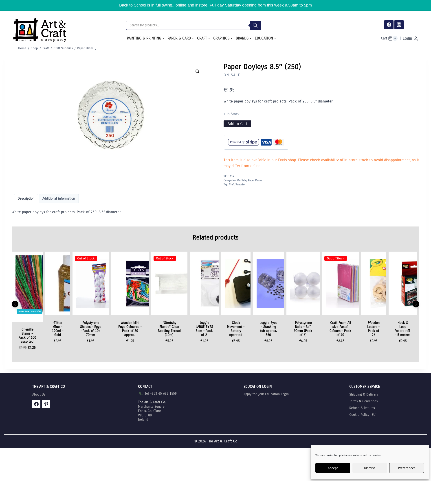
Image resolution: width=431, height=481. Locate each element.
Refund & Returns (362, 408)
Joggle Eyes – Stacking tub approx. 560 (268, 329)
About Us (38, 394)
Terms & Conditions (363, 401)
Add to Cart (237, 123)
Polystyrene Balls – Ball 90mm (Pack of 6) (303, 329)
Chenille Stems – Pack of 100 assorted (27, 335)
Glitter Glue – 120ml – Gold (57, 329)
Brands (242, 38)
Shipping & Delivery (363, 394)
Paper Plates (255, 180)
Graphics (221, 38)
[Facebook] (389, 24)
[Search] (255, 25)
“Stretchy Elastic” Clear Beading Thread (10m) (169, 329)
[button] (198, 71)
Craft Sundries (237, 184)
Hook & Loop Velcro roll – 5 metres (402, 329)
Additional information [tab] (58, 198)
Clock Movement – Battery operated (235, 329)
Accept (333, 468)
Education (264, 38)
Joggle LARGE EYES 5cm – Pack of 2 (204, 329)
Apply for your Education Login (266, 394)
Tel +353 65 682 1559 (161, 394)
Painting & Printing (144, 38)
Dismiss (369, 468)
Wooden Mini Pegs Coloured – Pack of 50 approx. (130, 329)
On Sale (232, 75)
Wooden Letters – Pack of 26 (373, 329)
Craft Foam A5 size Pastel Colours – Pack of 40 (340, 329)
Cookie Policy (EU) (362, 415)
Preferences (407, 468)
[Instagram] (399, 24)
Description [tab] (26, 198)
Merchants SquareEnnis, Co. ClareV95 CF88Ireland (152, 411)
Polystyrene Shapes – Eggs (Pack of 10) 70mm (90, 329)
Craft (202, 38)
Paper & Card (179, 38)
